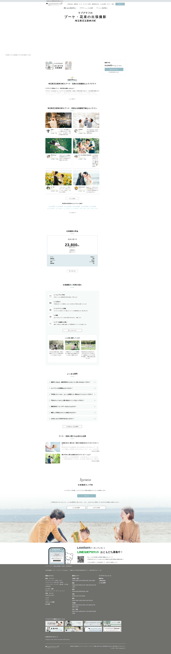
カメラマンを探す (87, 4)
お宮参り (57, 580)
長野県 (73, 591)
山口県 (86, 604)
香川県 (93, 604)
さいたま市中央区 (84, 206)
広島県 (83, 604)
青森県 (76, 580)
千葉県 (86, 585)
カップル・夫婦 (49, 588)
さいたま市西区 (52, 206)
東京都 (90, 585)
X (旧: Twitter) (54, 639)
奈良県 (86, 600)
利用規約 (77, 646)
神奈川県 (94, 585)
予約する (120, 4)
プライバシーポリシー (84, 646)
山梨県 (73, 586)
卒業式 (46, 595)
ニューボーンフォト (49, 580)
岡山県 (80, 604)
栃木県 (76, 585)
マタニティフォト (49, 582)
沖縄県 (73, 613)
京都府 (76, 600)
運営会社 (72, 646)
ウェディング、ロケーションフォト (57, 590)
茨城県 (73, 585)
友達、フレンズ (49, 593)
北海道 (73, 580)
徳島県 (90, 604)
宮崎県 (90, 611)
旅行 (53, 595)
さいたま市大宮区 (67, 206)
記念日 (46, 590)
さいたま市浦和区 (51, 208)
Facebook (60, 639)
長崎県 (80, 611)
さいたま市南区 (59, 208)
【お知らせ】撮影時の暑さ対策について (54, 0)
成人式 (50, 595)
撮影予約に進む (114, 69)
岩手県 (80, 580)
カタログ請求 (96, 507)
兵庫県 (83, 600)
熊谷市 (84, 208)
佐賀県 (76, 611)
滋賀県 (73, 600)
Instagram (47, 639)
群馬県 (80, 585)
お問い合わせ (100, 646)
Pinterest (67, 639)
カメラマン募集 (92, 646)
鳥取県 (73, 604)
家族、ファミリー (50, 578)
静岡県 (80, 591)
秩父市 (96, 208)
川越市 (80, 208)
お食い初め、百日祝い (59, 582)
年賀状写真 (47, 586)
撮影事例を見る (95, 4)
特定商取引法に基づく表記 (109, 646)
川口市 (88, 208)
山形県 (90, 580)
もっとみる (71, 212)
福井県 (83, 596)
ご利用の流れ (70, 4)
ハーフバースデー (49, 584)
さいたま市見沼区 (76, 206)
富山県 (76, 596)
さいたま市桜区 (93, 206)
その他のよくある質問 (72, 426)
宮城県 (83, 580)
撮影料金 (101, 578)
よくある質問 (103, 4)
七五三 (60, 580)
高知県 (76, 606)
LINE (64, 639)
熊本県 (83, 611)
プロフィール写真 (50, 602)
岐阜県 (76, 591)
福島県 (93, 580)
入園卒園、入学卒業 (63, 584)
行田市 (92, 208)
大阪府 (80, 600)
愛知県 (83, 591)
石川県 (80, 596)
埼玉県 (83, 585)
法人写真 (47, 604)
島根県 (76, 604)
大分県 (86, 611)
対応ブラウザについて (120, 646)
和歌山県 (91, 600)
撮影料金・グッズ (78, 4)
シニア (47, 597)
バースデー (56, 584)
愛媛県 (73, 606)
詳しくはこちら (72, 270)
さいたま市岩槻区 (74, 208)
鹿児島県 (94, 611)
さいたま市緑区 (66, 208)
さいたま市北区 (59, 206)
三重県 (86, 591)
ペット (47, 599)
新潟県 (73, 596)
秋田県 (86, 580)
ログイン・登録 (110, 4)
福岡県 (73, 611)
